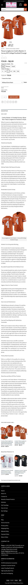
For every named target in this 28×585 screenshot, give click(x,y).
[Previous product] (5, 58)
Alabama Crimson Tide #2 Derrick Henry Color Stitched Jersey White (7, 472)
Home (2, 48)
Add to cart (14, 97)
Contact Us (4, 496)
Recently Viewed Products (8, 499)
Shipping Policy (5, 528)
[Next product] (2, 58)
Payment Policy (5, 534)
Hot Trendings (4, 505)
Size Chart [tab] (4, 114)
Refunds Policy (5, 531)
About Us (3, 493)
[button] (2, 5)
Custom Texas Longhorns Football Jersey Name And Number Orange (20, 442)
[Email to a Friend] (10, 102)
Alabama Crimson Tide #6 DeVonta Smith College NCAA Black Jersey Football (21, 472)
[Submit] (25, 9)
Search (3, 490)
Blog (2, 519)
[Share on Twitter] (8, 102)
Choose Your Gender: (5, 64)
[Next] (24, 27)
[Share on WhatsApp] (2, 102)
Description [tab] (4, 111)
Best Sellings (4, 511)
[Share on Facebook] (5, 102)
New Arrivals (4, 508)
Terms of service (5, 522)
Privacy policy (4, 525)
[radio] (3, 66)
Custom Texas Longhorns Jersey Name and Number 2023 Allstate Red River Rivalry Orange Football (7, 443)
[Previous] (3, 27)
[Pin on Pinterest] (13, 102)
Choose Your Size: (5, 68)
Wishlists (3, 502)
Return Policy (4, 537)
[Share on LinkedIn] (16, 102)
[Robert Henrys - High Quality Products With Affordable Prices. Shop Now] (11, 5)
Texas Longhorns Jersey (12, 48)
